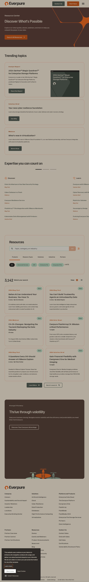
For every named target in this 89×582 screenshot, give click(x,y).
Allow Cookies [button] (10, 571)
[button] (11, 576)
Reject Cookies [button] (21, 571)
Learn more (8, 566)
